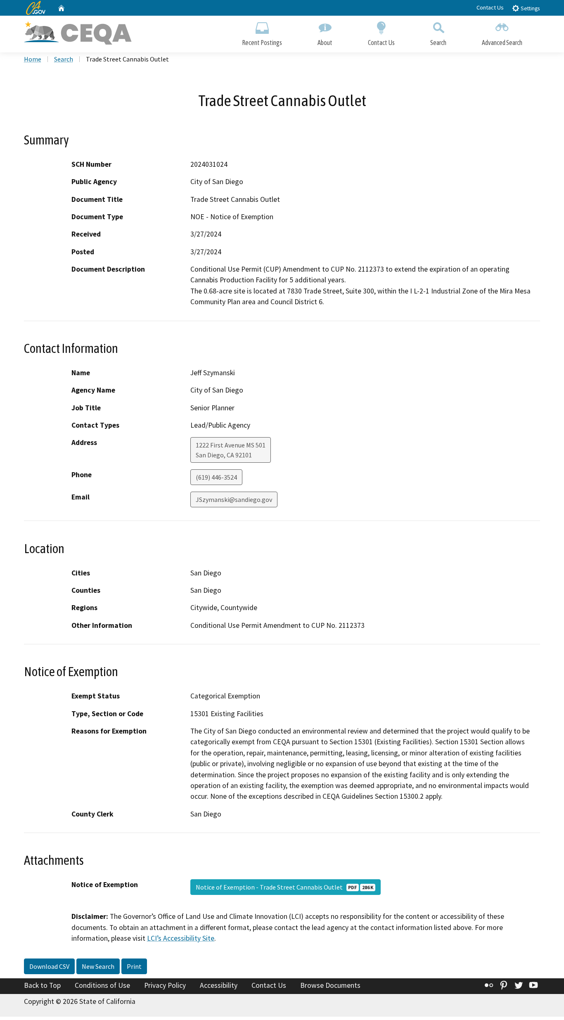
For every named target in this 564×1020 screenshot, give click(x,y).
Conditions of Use (102, 985)
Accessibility (218, 985)
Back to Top (42, 985)
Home (32, 59)
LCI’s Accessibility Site (180, 938)
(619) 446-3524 (216, 477)
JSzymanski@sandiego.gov (234, 499)
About (325, 42)
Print (134, 966)
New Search (98, 966)
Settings (529, 8)
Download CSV (49, 966)
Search (438, 42)
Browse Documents (330, 985)
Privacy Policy (165, 985)
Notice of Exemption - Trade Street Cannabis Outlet (284, 887)
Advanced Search (502, 42)
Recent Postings (262, 42)
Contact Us (490, 7)
